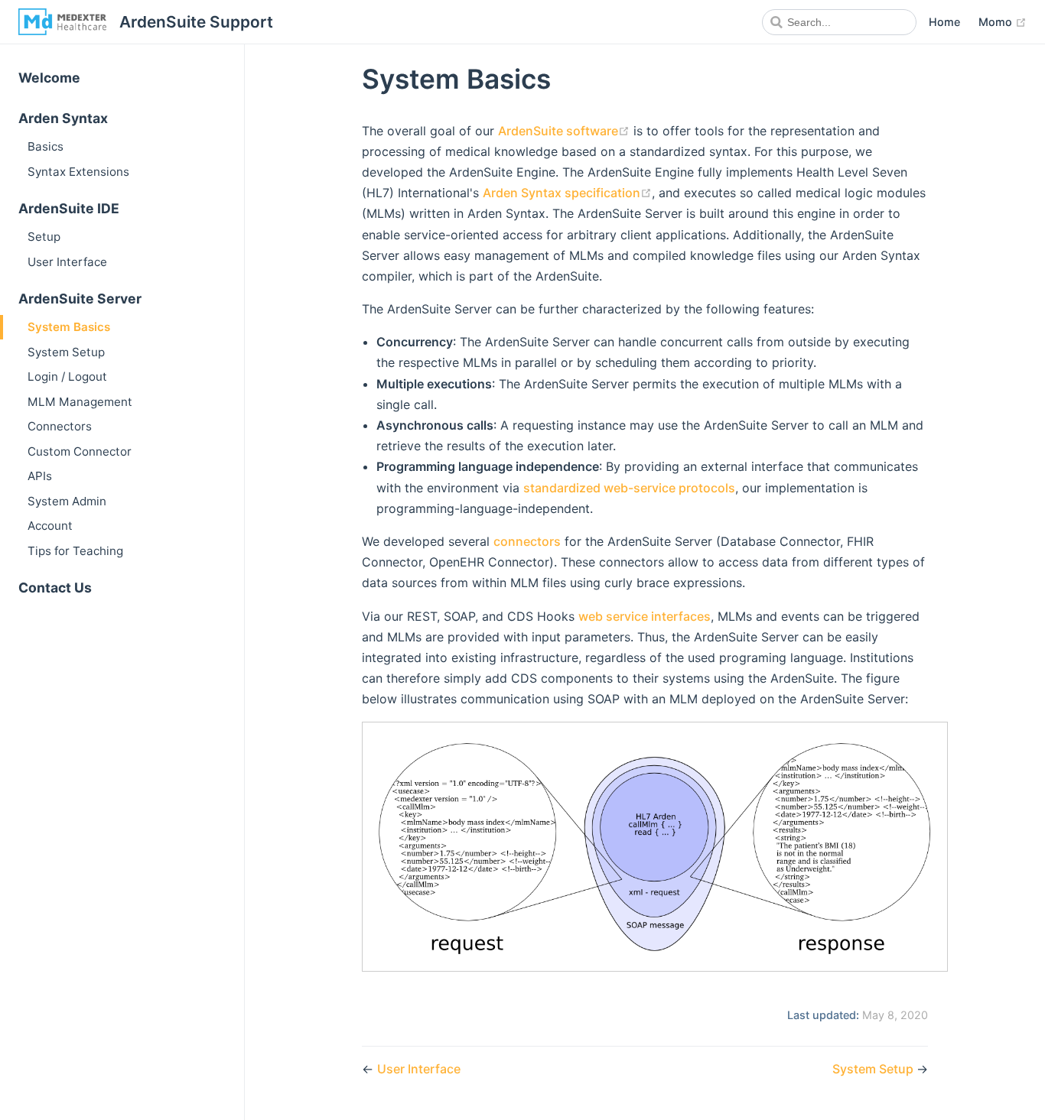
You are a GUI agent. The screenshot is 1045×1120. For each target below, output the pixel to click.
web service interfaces (644, 616)
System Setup (66, 352)
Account (50, 525)
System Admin (67, 501)
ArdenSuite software (558, 130)
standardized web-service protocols (629, 487)
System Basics (69, 327)
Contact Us (55, 587)
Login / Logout (67, 376)
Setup (44, 236)
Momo (996, 21)
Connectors (60, 426)
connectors (527, 541)
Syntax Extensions (78, 171)
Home (944, 21)
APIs (40, 476)
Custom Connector (80, 451)
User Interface (67, 262)
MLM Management (80, 401)
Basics (45, 146)
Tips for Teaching (75, 551)
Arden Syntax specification (561, 192)
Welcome (49, 78)
